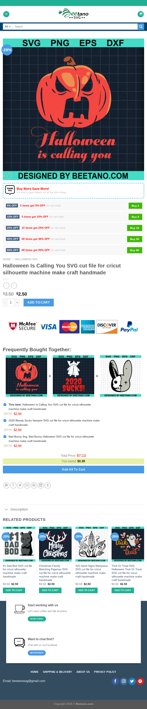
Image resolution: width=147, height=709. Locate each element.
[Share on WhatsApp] (6, 485)
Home (7, 259)
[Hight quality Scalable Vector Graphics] (73, 14)
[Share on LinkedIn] (41, 485)
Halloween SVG (26, 259)
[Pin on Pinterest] (34, 485)
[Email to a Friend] (27, 485)
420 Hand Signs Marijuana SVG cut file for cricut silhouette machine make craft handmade (91, 571)
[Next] (144, 563)
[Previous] (3, 563)
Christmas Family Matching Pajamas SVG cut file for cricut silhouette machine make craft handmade (55, 573)
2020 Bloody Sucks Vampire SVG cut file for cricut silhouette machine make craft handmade (54, 422)
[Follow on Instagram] (124, 681)
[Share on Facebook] (13, 485)
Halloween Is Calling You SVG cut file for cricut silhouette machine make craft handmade (50, 406)
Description (19, 509)
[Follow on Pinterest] (140, 681)
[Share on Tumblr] (48, 485)
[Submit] (141, 26)
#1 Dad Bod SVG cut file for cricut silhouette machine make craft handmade (17, 571)
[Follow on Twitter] (132, 681)
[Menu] (6, 14)
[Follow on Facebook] (115, 681)
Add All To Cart (73, 469)
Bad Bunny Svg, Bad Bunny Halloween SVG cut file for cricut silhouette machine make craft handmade (51, 439)
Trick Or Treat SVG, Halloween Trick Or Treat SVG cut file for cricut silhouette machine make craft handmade (127, 573)
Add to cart (38, 302)
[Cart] (141, 14)
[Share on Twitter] (20, 485)
